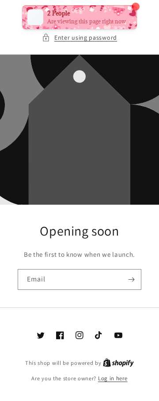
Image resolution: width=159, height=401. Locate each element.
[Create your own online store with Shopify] (118, 363)
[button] (79, 37)
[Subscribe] (131, 279)
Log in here (113, 378)
